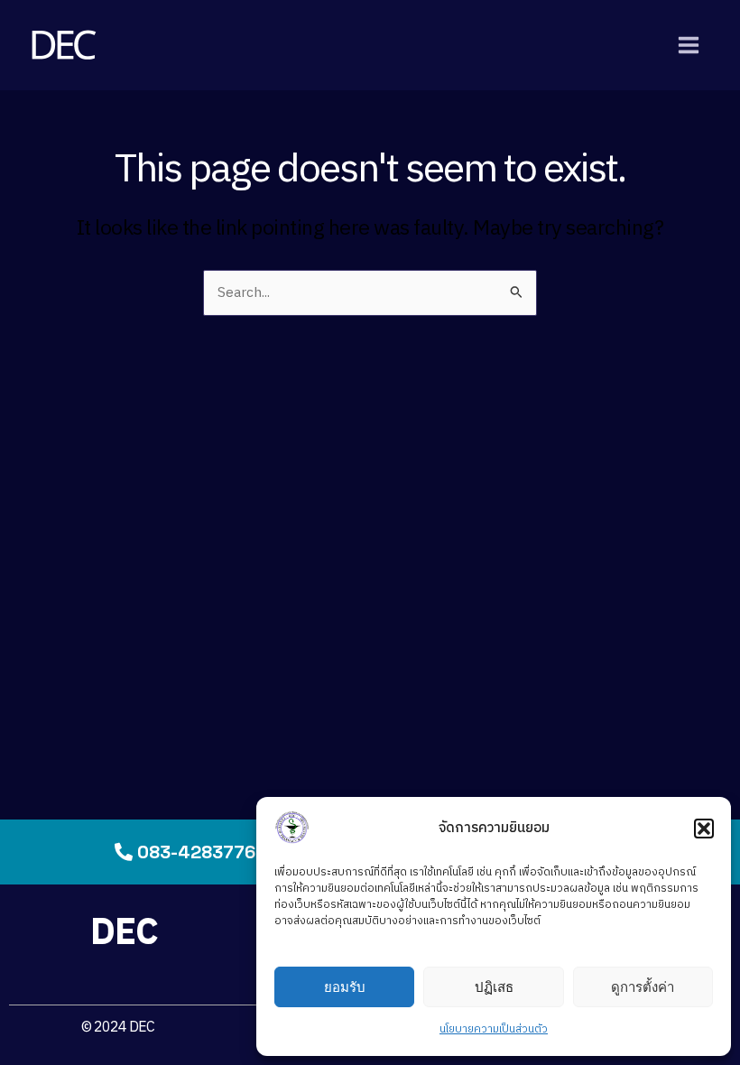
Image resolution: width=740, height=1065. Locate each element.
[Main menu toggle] (689, 45)
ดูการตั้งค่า (642, 987)
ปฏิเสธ (494, 987)
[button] (704, 829)
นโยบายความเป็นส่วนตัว (493, 1029)
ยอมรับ (344, 987)
